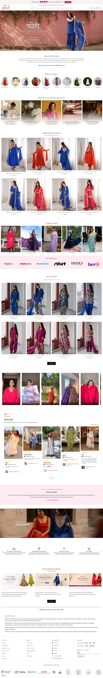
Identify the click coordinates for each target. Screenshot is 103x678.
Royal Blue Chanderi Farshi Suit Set (64, 212)
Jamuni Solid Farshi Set (13, 355)
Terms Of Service (30, 648)
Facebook (56, 642)
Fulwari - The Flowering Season (24, 624)
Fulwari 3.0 (15, 624)
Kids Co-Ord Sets (40, 631)
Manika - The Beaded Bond (37, 624)
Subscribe (81, 656)
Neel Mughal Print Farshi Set (64, 317)
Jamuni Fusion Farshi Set (89, 355)
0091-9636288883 (53, 500)
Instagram (56, 645)
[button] (51, 8)
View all (51, 363)
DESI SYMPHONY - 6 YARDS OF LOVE (82, 623)
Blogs (3, 656)
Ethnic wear (32, 620)
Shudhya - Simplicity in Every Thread (58, 627)
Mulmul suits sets (91, 618)
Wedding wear (41, 618)
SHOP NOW (67, 2)
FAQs (28, 653)
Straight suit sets (66, 618)
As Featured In (5, 645)
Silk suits (21, 620)
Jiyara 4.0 (12, 631)
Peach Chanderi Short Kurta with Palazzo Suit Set (89, 212)
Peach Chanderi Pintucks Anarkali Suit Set (39, 212)
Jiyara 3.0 (17, 631)
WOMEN (5, 5)
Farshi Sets (78, 618)
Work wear (23, 618)
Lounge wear (35, 618)
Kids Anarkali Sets (48, 631)
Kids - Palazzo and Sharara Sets (66, 631)
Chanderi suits (15, 620)
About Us (4, 642)
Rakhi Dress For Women (15, 618)
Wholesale (4, 653)
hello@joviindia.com (58, 658)
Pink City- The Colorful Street (86, 627)
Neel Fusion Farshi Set (89, 317)
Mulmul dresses (8, 620)
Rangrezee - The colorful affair (36, 623)
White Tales (70, 624)
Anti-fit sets (73, 618)
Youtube (56, 650)
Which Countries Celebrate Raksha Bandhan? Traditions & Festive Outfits (48, 588)
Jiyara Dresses (23, 631)
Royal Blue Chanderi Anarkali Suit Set (13, 212)
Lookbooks (4, 658)
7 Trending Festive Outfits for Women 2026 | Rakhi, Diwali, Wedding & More (15, 588)
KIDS (9, 5)
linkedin (55, 653)
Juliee (30, 627)
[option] (51, 5)
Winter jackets (26, 620)
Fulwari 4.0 (46, 623)
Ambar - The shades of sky (49, 624)
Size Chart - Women (6, 648)
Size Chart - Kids (5, 650)
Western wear (38, 620)
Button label (51, 30)
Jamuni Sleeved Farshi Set (39, 355)
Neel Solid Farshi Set (13, 317)
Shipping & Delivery (31, 650)
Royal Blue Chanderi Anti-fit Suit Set (64, 172)
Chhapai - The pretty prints (61, 624)
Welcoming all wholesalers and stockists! (51, 489)
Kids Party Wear (93, 631)
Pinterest (56, 648)
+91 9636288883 (57, 656)
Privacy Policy (30, 645)
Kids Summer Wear (85, 631)
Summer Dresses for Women (73, 627)
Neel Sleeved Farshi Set (39, 317)
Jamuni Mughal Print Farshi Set (64, 355)
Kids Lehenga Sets (77, 631)
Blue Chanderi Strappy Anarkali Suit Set (13, 173)
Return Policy (29, 642)
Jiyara (27, 631)
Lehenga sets (60, 618)
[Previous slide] (3, 31)
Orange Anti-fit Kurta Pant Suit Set (89, 172)
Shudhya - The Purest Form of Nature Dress (41, 627)
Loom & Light (51, 623)
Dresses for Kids (33, 631)
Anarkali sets (47, 618)
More (52, 478)
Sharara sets (53, 618)
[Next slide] (100, 31)
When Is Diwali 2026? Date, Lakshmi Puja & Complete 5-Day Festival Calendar (82, 588)
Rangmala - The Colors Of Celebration (22, 623)
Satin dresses (84, 618)
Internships (29, 656)
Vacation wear (29, 618)
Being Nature (12, 629)
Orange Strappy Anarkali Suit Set (38, 172)
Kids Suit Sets (56, 631)
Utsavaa (72, 623)
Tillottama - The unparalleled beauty (62, 623)
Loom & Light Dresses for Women (21, 627)
